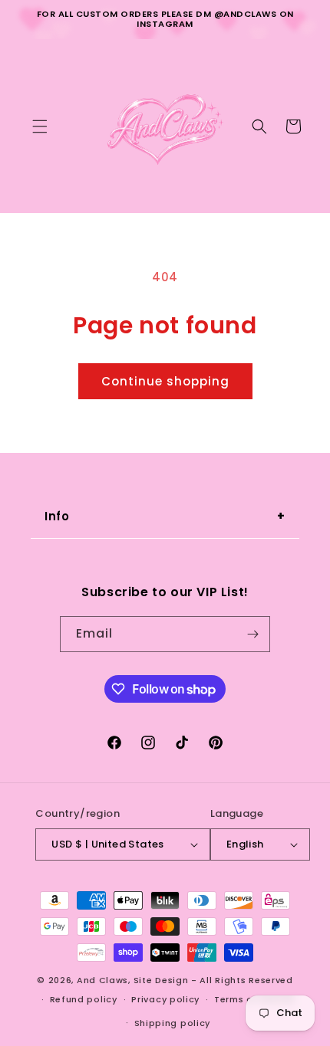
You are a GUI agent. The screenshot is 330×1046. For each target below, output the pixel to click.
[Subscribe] (252, 634)
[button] (40, 126)
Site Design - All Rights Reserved (213, 980)
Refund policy (83, 999)
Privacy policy (165, 999)
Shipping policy (172, 1023)
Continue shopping (165, 381)
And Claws (102, 980)
